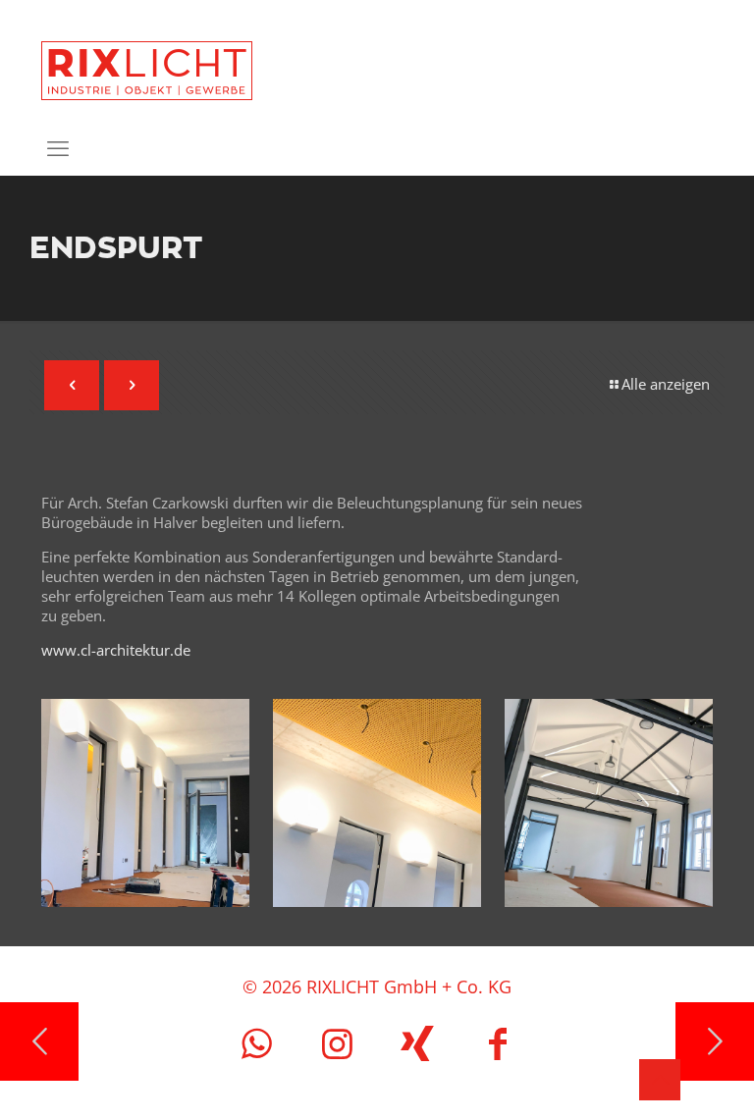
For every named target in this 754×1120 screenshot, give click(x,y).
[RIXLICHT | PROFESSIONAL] (146, 60)
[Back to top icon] (659, 1079)
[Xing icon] (417, 1043)
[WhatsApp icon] (256, 1043)
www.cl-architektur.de (115, 650)
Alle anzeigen (665, 384)
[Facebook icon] (497, 1043)
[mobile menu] (58, 147)
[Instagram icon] (336, 1043)
